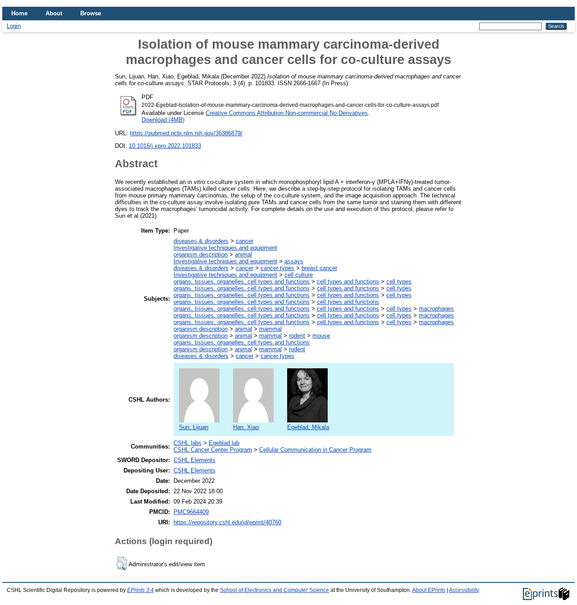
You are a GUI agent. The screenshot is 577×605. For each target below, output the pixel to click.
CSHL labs (187, 443)
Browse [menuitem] (90, 13)
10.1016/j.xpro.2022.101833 (165, 145)
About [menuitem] (54, 13)
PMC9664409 (191, 512)
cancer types (277, 268)
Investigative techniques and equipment (225, 247)
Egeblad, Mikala (308, 427)
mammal (270, 328)
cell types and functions (348, 281)
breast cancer (319, 268)
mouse (321, 335)
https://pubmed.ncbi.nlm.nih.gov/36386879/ (186, 133)
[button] (121, 563)
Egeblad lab (224, 443)
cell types (399, 281)
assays (293, 261)
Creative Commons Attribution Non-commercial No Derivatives (287, 113)
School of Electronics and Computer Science (274, 590)
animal (243, 254)
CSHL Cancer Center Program (213, 449)
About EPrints (428, 590)
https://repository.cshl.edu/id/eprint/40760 (227, 522)
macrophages (436, 308)
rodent (297, 335)
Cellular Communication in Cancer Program (315, 449)
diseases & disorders (201, 241)
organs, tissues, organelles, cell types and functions (242, 281)
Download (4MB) (163, 119)
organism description (201, 254)
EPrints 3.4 (140, 590)
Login (14, 26)
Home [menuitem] (19, 13)
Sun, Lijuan (193, 427)
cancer (244, 241)
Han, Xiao (246, 427)
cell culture (298, 274)
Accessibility (464, 590)
